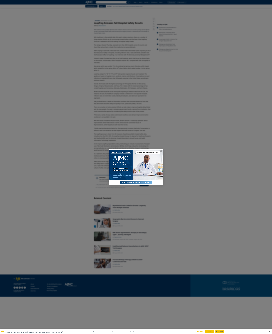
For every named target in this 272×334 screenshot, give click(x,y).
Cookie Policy (60, 332)
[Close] (269, 331)
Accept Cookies (219, 331)
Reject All (210, 331)
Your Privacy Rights (198, 331)
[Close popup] (161, 151)
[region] (136, 331)
